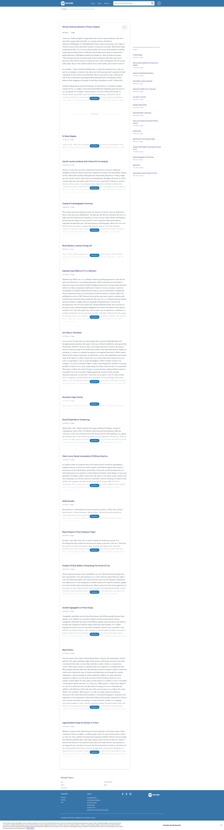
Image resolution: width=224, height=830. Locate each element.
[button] (124, 28)
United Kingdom (108, 782)
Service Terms (91, 807)
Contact (63, 800)
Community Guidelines (93, 800)
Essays (93, 3)
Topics (99, 3)
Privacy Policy (91, 805)
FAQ (62, 802)
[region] (112, 825)
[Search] (152, 3)
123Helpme (64, 9)
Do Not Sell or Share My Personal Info (172, 825)
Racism (62, 785)
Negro (105, 785)
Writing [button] (106, 3)
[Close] (221, 825)
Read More (94, 146)
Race (62, 782)
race (78, 49)
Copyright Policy (91, 798)
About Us (63, 797)
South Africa (64, 788)
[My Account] (159, 3)
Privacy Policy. (30, 828)
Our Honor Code (92, 802)
